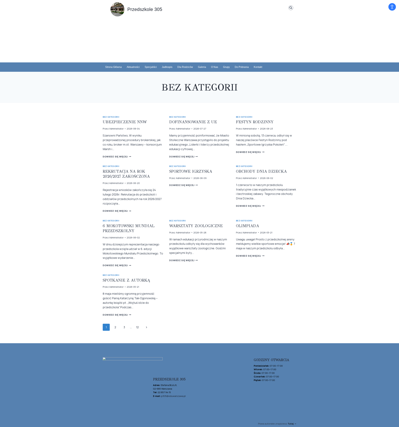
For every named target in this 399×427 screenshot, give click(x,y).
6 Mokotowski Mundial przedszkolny (128, 228)
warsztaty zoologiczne (196, 225)
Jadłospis (167, 67)
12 (137, 327)
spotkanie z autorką (126, 280)
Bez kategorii (111, 117)
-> (292, 423)
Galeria (202, 67)
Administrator (116, 128)
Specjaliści (151, 67)
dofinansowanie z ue (193, 122)
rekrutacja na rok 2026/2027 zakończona (126, 174)
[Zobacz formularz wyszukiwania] (290, 7)
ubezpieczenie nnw (125, 122)
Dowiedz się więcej (117, 156)
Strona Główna (113, 67)
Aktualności (133, 67)
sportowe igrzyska (190, 171)
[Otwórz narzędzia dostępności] (392, 7)
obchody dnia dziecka (261, 171)
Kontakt (258, 67)
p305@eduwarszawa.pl (173, 396)
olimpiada (247, 225)
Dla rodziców (185, 67)
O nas (214, 67)
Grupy (226, 67)
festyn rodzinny (255, 122)
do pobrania (242, 67)
